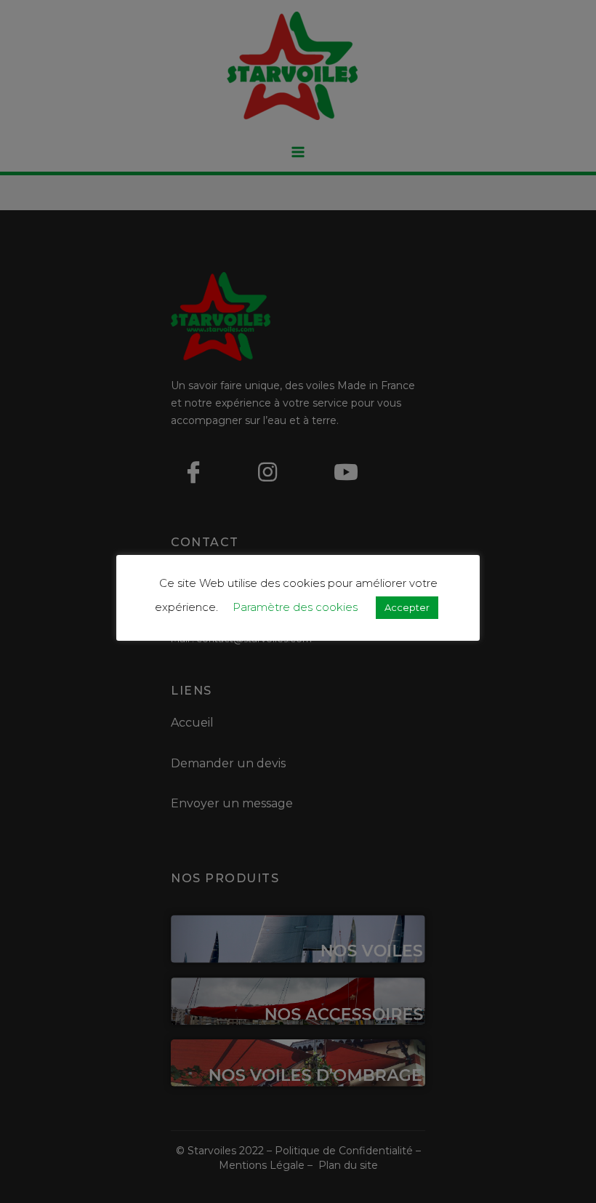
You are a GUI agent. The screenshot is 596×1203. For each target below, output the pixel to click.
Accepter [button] (407, 607)
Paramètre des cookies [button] (295, 607)
